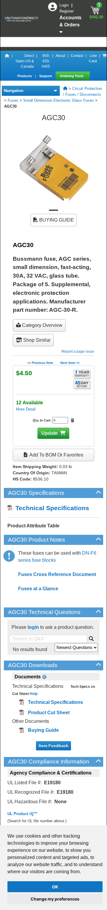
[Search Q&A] (91, 637)
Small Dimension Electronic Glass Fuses (58, 100)
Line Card (93, 58)
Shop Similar (36, 340)
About (60, 56)
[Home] (7, 61)
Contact (77, 56)
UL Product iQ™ (22, 814)
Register (66, 11)
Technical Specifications (50, 508)
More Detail (26, 409)
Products (25, 76)
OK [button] (55, 886)
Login (64, 5)
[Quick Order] (105, 61)
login (33, 627)
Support (46, 76)
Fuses (13, 100)
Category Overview (41, 325)
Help (33, 694)
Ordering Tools (72, 76)
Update (49, 433)
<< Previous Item (40, 363)
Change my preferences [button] (55, 898)
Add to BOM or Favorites (56, 454)
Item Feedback (53, 745)
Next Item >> (70, 363)
